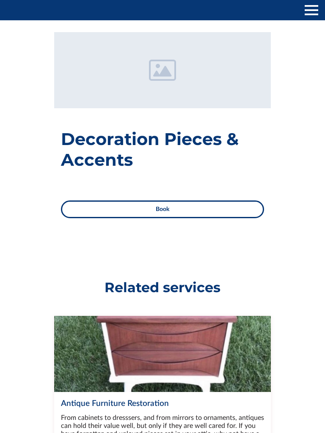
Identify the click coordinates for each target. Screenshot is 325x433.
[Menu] (311, 10)
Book (162, 209)
